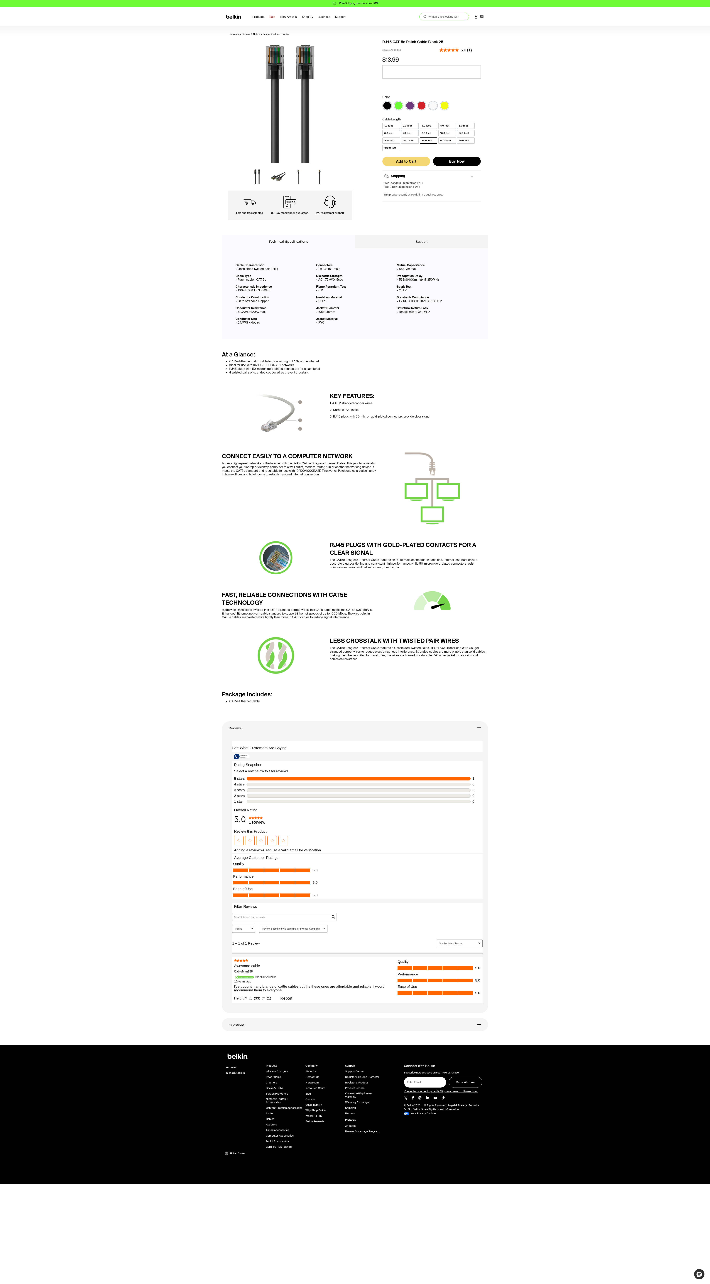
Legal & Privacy (457, 1105)
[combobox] (444, 16)
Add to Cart (406, 161)
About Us (311, 1071)
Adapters (271, 1124)
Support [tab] (422, 241)
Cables (246, 34)
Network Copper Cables (265, 34)
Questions (236, 1025)
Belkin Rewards (314, 1121)
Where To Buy (313, 1116)
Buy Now (457, 161)
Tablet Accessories (277, 1141)
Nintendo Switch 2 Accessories (277, 1100)
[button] (476, 16)
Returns (350, 1113)
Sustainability (313, 1104)
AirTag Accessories (277, 1130)
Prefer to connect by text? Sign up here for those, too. (441, 1091)
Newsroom (312, 1082)
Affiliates (350, 1126)
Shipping (350, 1108)
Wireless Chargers (277, 1071)
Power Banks (274, 1077)
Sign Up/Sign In (235, 1073)
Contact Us (312, 1077)
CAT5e (285, 34)
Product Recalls (355, 1088)
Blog (308, 1093)
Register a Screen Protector (362, 1077)
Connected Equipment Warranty (359, 1095)
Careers (310, 1099)
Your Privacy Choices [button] (423, 1113)
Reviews (235, 728)
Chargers (271, 1082)
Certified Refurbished (279, 1146)
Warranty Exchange (357, 1102)
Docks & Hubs (274, 1088)
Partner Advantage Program (362, 1131)
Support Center (354, 1071)
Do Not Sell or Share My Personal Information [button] (431, 1109)
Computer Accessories (280, 1135)
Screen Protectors (277, 1093)
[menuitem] (273, 19)
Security (474, 1105)
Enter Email (413, 1081)
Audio (269, 1113)
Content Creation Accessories (284, 1108)
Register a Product (356, 1082)
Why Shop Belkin (315, 1110)
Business (234, 34)
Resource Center (315, 1088)
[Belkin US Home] (233, 16)
